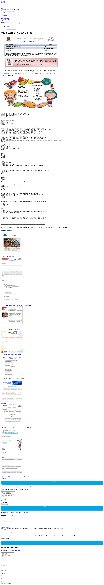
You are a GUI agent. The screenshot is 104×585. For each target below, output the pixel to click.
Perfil (2, 21)
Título (2, 490)
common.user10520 (11, 29)
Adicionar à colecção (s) (6, 23)
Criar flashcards (15, 9)
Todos (4, 500)
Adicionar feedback (5, 538)
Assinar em (3, 489)
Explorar (3, 2)
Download (3, 478)
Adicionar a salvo (16, 23)
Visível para (3, 499)
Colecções (8, 14)
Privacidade (4, 530)
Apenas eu (5, 502)
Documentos (4, 521)
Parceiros (8, 527)
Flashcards (3, 14)
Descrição (6, 493)
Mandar (8, 583)
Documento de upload (6, 9)
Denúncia (3, 527)
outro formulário (16, 550)
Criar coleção (4, 503)
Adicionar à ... (4, 22)
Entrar (2, 8)
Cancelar (3, 583)
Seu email (3, 565)
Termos (8, 530)
